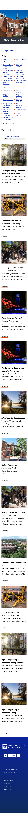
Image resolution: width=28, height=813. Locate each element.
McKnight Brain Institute (7, 110)
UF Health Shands (21, 109)
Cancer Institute (7, 90)
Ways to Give (7, 130)
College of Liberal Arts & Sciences (8, 77)
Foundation (7, 783)
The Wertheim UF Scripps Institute (8, 118)
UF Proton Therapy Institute (21, 114)
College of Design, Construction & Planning (8, 66)
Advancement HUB (9, 767)
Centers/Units (7, 123)
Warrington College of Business (21, 81)
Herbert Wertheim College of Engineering (8, 82)
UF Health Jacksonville (6, 114)
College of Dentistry (19, 91)
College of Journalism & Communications (20, 72)
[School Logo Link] (13, 746)
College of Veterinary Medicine (19, 105)
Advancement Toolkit (10, 770)
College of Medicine (6, 95)
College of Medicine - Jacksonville (19, 96)
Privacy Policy (8, 789)
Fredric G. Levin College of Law (20, 77)
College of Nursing (8, 100)
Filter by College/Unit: (14, 136)
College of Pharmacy (19, 100)
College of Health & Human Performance (8, 72)
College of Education (19, 65)
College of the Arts (21, 59)
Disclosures (7, 786)
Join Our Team (8, 781)
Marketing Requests (10, 772)
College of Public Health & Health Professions (7, 105)
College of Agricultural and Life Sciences (7, 61)
